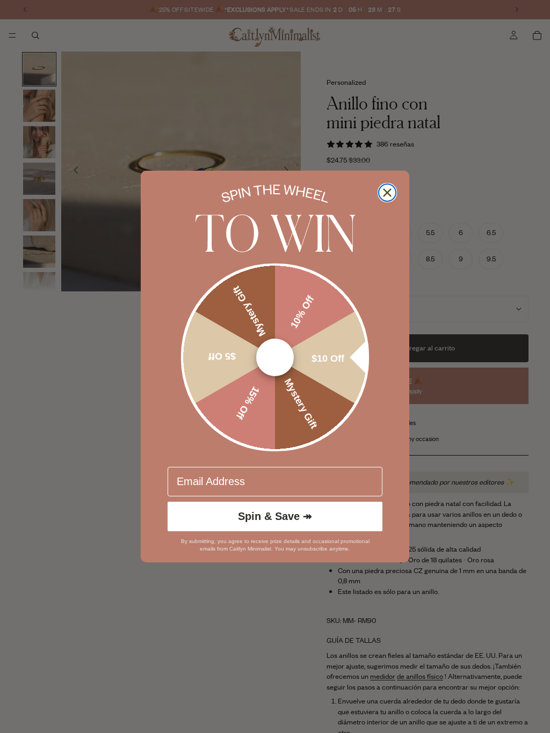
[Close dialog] (387, 192)
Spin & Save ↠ (275, 516)
